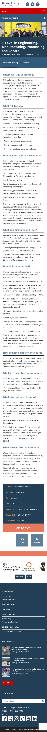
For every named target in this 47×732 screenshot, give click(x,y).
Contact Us (6, 596)
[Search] (41, 701)
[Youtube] (28, 720)
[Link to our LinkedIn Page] (34, 720)
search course (10, 18)
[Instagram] (16, 720)
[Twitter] (10, 720)
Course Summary (10, 62)
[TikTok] (22, 720)
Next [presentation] (29, 576)
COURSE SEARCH (8, 693)
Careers (25, 62)
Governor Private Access (11, 631)
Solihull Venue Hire (9, 599)
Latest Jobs (6, 609)
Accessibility (6, 618)
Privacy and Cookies (10, 622)
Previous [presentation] (19, 576)
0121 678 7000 (12, 711)
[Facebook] (4, 720)
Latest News (7, 683)
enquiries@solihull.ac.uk (16, 707)
